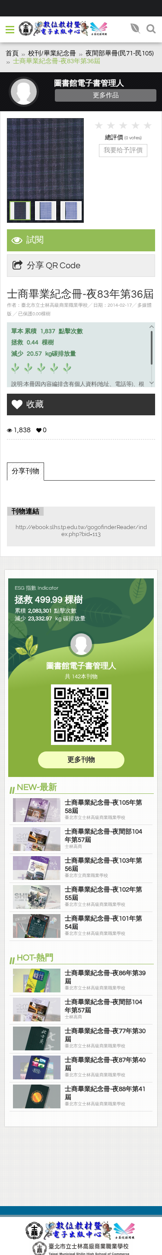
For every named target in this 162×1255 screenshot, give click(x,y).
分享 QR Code (53, 265)
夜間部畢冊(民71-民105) (120, 53)
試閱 (35, 240)
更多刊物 (81, 759)
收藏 (35, 404)
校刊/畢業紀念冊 (52, 53)
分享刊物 (25, 471)
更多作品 (106, 95)
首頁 (12, 53)
